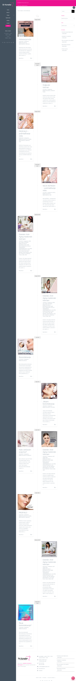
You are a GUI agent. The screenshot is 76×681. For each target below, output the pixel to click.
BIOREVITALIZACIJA (23, 42)
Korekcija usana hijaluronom (67, 32)
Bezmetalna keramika (66, 44)
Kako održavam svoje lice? (25, 439)
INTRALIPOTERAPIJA (23, 249)
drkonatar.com (42, 668)
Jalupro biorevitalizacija (49, 391)
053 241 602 (41, 663)
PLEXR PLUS (23, 253)
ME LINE (27, 251)
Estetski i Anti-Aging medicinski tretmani (25, 224)
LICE (20, 251)
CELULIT (29, 246)
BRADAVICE (24, 246)
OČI (19, 253)
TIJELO (20, 254)
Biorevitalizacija (25, 346)
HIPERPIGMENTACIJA (23, 248)
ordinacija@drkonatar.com (44, 666)
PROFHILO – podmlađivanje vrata (25, 121)
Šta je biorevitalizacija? (25, 612)
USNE (23, 254)
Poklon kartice (65, 48)
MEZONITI (21, 252)
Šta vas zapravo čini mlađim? (68, 40)
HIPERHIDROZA (22, 247)
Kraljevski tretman (49, 74)
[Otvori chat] (73, 678)
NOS (31, 252)
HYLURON (29, 139)
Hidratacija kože (25, 29)
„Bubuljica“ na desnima (66, 36)
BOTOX (20, 246)
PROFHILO (28, 44)
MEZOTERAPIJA (22, 44)
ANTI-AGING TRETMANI (23, 242)
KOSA (29, 249)
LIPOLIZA (23, 251)
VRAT (20, 141)
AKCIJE (53, 192)
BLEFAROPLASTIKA (22, 244)
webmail (40, 670)
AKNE (30, 241)
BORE (28, 244)
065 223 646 (41, 664)
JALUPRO (53, 407)
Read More (21, 58)
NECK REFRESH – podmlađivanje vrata (49, 175)
